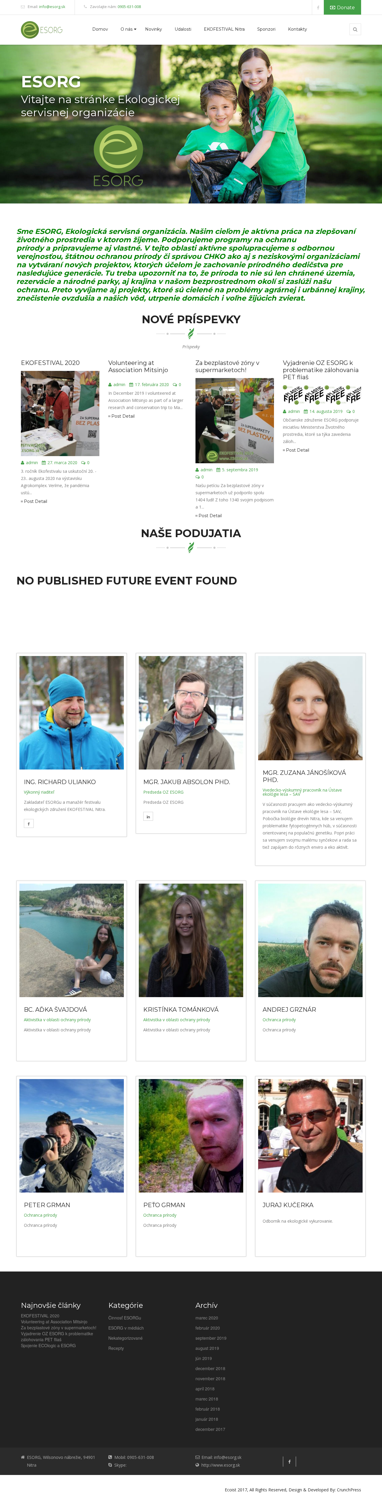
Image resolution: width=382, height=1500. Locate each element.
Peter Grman (47, 1205)
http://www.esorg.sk (220, 1465)
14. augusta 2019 (326, 411)
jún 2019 (203, 1358)
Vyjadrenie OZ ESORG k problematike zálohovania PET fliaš (321, 370)
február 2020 (207, 1328)
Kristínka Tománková (180, 1009)
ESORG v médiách (126, 1328)
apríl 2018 (205, 1389)
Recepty (116, 1348)
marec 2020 (206, 1318)
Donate (346, 7)
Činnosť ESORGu (124, 1318)
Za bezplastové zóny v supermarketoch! (227, 366)
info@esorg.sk (52, 6)
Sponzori (266, 29)
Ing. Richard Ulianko (60, 782)
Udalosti (183, 29)
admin (32, 463)
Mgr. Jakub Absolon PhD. (186, 782)
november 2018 (210, 1378)
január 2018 (206, 1419)
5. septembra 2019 (240, 470)
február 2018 (207, 1409)
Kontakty (297, 29)
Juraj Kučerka (288, 1205)
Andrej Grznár (289, 1009)
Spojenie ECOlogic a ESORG (48, 1345)
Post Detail (35, 501)
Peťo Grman (164, 1205)
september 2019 (211, 1338)
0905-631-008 (129, 6)
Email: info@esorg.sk (221, 1457)
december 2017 (210, 1429)
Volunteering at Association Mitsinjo (138, 366)
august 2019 (207, 1348)
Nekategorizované (125, 1338)
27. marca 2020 (62, 463)
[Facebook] (318, 7)
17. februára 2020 (152, 385)
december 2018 (210, 1368)
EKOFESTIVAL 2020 (50, 362)
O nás (127, 29)
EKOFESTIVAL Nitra (224, 29)
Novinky (153, 29)
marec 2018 (206, 1399)
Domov (100, 29)
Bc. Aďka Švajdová (55, 1009)
